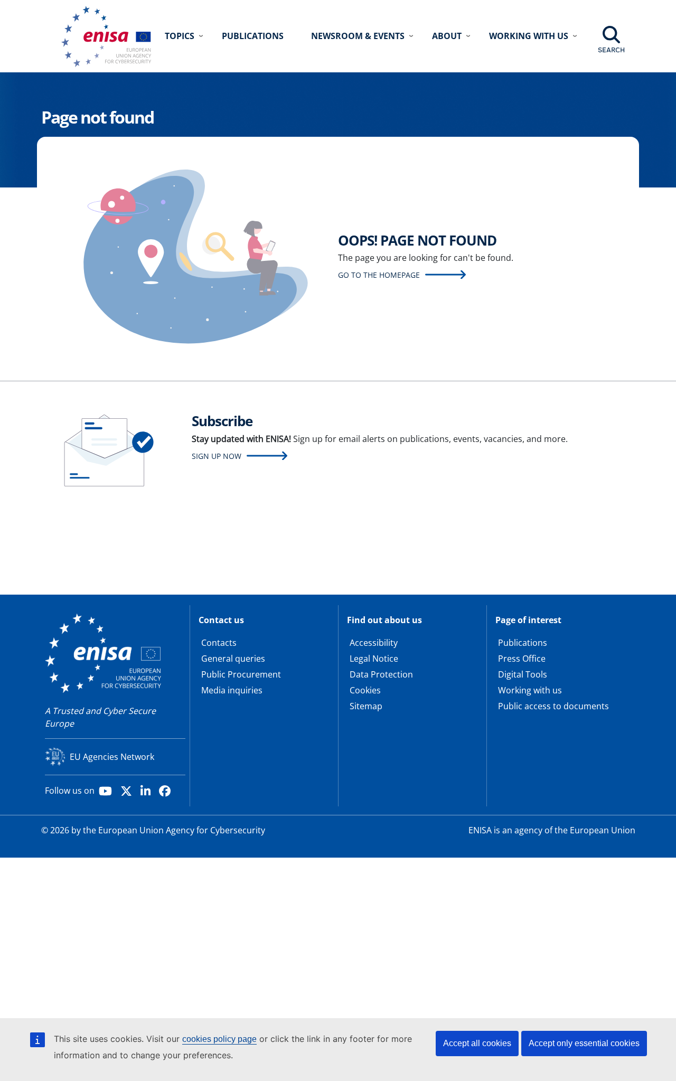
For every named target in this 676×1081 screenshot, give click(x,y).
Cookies (365, 690)
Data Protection (381, 674)
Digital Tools (522, 674)
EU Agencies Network (112, 757)
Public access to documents (553, 706)
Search (611, 49)
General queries (233, 658)
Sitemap (366, 706)
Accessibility (374, 642)
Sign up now (216, 456)
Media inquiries (231, 690)
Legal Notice (374, 658)
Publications (253, 36)
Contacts (219, 642)
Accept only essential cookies (584, 1043)
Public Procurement (241, 674)
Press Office (522, 658)
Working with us (530, 690)
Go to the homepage (379, 275)
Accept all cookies (477, 1043)
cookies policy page (219, 1039)
